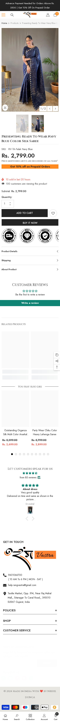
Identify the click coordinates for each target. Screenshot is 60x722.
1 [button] (12, 454)
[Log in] (48, 15)
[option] (30, 70)
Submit (47, 663)
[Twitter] (31, 678)
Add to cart (24, 213)
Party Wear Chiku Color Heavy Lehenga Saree (44, 432)
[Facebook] (3, 678)
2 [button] (16, 454)
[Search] (12, 15)
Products (14, 23)
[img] (30, 473)
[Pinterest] (17, 678)
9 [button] (44, 454)
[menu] (3, 15)
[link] (15, 372)
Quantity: (7, 197)
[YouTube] (24, 678)
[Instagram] (10, 678)
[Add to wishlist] (53, 213)
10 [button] (48, 454)
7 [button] (36, 454)
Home (4, 23)
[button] (49, 108)
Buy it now (30, 223)
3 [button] (20, 454)
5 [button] (28, 454)
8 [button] (40, 454)
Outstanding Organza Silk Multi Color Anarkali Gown (15, 432)
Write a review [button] (30, 303)
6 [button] (32, 454)
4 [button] (24, 454)
